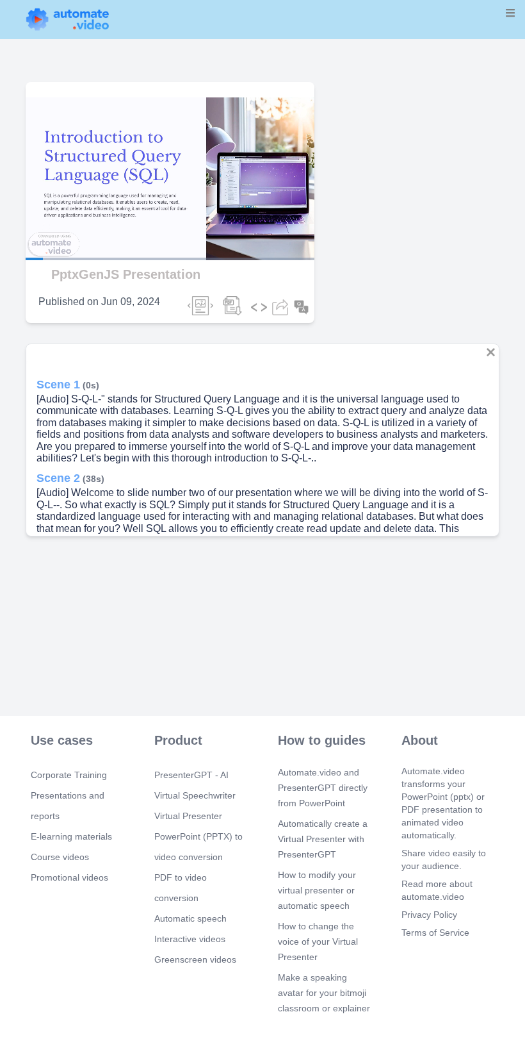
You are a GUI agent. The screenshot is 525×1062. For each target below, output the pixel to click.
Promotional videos (69, 877)
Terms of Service (435, 932)
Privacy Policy (429, 914)
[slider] (70, 223)
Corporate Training (69, 775)
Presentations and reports (67, 805)
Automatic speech (190, 918)
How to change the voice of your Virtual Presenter (318, 941)
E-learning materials (71, 836)
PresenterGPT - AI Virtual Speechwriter (195, 785)
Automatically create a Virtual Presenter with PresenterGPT (323, 838)
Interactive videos (189, 939)
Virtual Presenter (188, 816)
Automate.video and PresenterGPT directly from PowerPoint (323, 787)
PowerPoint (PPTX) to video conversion (198, 846)
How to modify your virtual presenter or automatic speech (317, 890)
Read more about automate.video (436, 890)
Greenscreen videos (195, 959)
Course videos (60, 857)
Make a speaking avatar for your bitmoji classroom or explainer (324, 992)
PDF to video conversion (180, 887)
